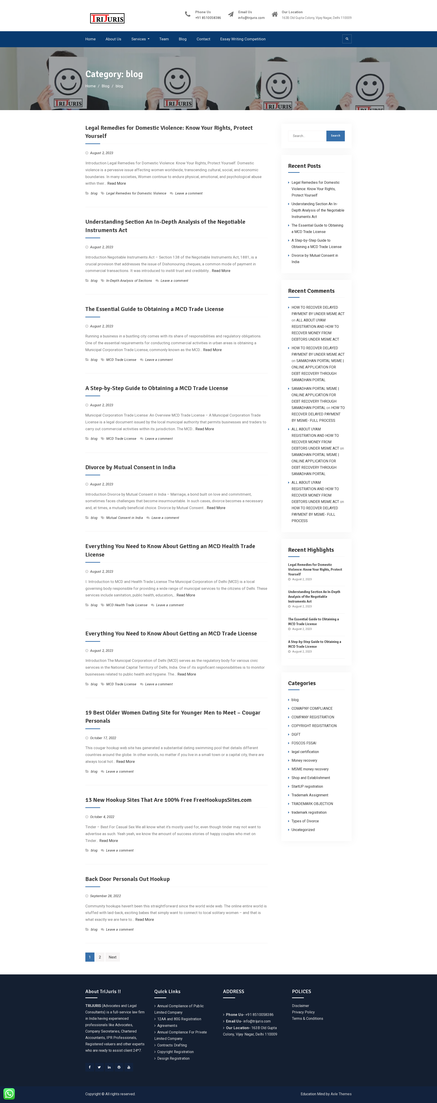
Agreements (167, 1025)
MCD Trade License (121, 360)
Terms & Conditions (307, 1018)
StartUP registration (307, 786)
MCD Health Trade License (126, 605)
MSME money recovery (310, 769)
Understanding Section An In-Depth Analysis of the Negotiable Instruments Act (318, 210)
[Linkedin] (109, 1067)
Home (90, 39)
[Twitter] (99, 1067)
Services (138, 39)
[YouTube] (128, 1067)
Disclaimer (300, 1006)
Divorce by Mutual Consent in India (130, 467)
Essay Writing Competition (243, 39)
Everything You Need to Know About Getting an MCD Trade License (171, 633)
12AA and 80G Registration (179, 1019)
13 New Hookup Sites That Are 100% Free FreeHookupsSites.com (168, 800)
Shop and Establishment (311, 778)
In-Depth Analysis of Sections (129, 281)
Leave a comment (189, 193)
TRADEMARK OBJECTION (312, 804)
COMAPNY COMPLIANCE (312, 708)
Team (164, 39)
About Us (113, 39)
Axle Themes (341, 1094)
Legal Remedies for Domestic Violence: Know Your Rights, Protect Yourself (316, 188)
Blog (183, 39)
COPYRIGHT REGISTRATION (314, 726)
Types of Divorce (305, 821)
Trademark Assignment (310, 795)
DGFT (296, 734)
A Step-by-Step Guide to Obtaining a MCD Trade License (156, 388)
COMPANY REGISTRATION (313, 717)
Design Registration (173, 1058)
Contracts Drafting (172, 1045)
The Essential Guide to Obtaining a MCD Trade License (154, 309)
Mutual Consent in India (124, 518)
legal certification (305, 752)
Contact (203, 39)
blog (94, 193)
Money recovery (304, 760)
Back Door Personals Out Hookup (127, 879)
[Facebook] (89, 1067)
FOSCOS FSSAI (304, 743)
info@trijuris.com (251, 18)
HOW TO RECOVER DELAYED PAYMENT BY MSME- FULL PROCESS (318, 414)
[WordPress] (119, 1067)
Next (113, 957)
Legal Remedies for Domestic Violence (136, 193)
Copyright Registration (175, 1052)
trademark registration (309, 812)
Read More (116, 183)
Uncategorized (303, 830)
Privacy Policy (303, 1012)
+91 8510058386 (208, 18)
